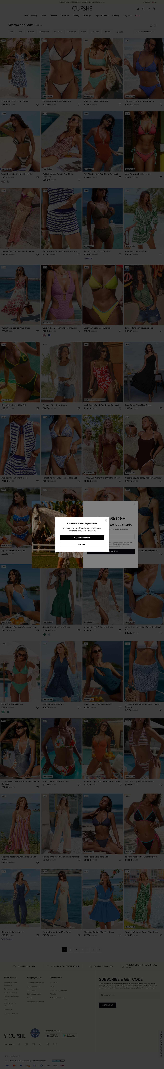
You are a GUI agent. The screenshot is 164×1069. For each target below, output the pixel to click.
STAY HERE (82, 544)
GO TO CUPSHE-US (82, 537)
